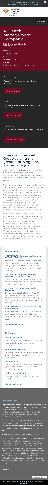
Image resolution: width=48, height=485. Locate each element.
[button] (40, 21)
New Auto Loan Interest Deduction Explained (21, 289)
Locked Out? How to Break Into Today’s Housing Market (23, 308)
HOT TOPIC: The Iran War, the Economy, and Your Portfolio (23, 257)
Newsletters (11, 251)
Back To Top (38, 477)
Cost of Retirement (14, 338)
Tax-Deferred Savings (15, 349)
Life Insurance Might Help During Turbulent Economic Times (20, 275)
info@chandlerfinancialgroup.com (18, 65)
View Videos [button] (12, 115)
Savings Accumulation (15, 373)
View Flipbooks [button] (13, 140)
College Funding (12, 361)
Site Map (5, 470)
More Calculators (13, 384)
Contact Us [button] (11, 91)
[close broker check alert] (45, 2)
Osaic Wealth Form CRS (11, 401)
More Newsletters (14, 324)
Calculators (11, 333)
